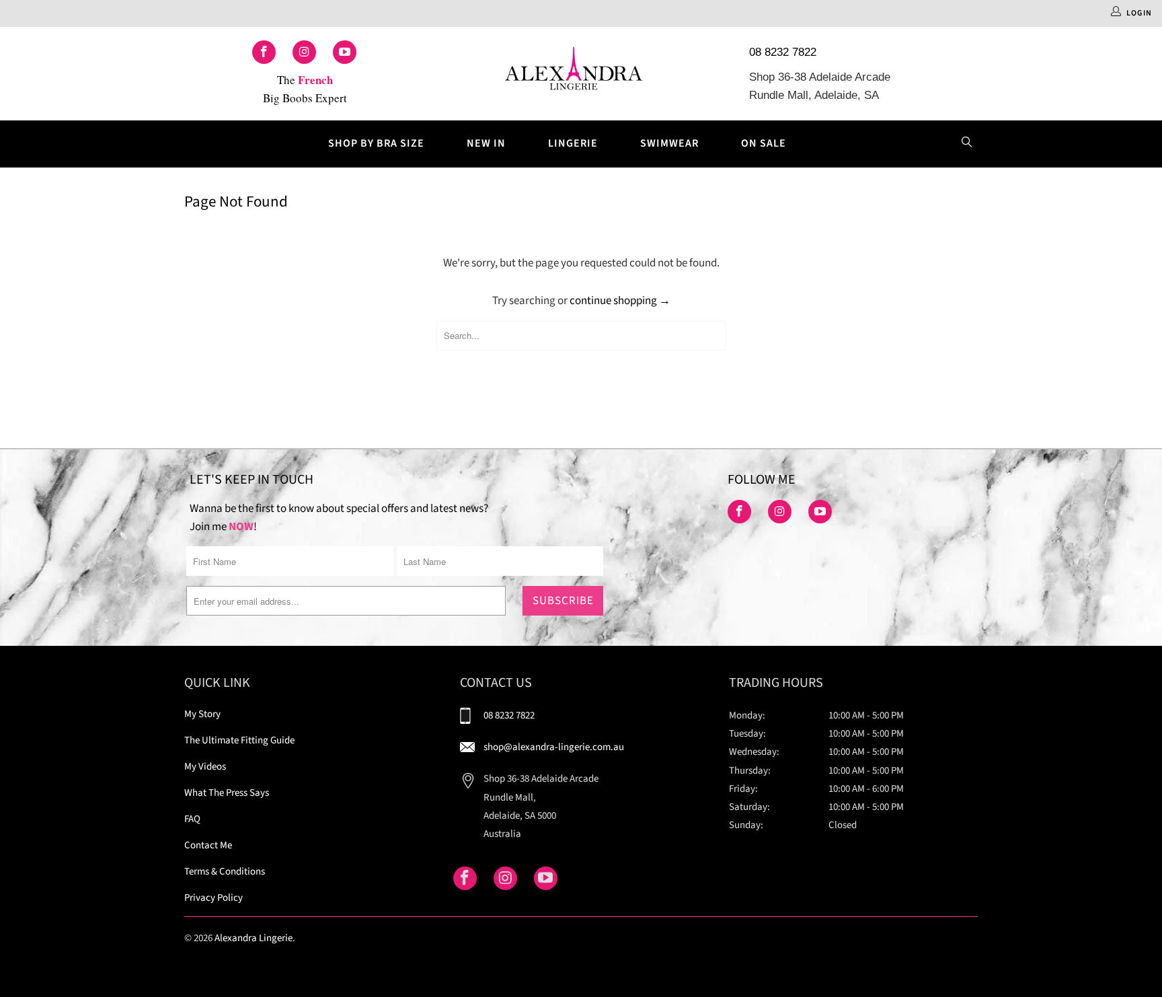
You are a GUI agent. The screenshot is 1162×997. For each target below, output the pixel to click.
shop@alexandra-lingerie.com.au (553, 747)
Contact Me (208, 845)
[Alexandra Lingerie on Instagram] (304, 52)
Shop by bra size (376, 143)
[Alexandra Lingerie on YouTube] (344, 52)
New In (486, 143)
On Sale (763, 143)
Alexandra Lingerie (254, 938)
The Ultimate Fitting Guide (239, 740)
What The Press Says (226, 793)
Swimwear (669, 143)
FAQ (192, 819)
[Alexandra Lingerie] (574, 73)
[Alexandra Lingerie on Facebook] (264, 52)
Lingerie (573, 143)
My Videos (205, 767)
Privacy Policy (213, 898)
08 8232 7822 (782, 52)
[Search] (967, 143)
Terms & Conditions (224, 871)
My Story (202, 714)
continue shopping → (620, 301)
